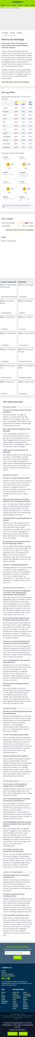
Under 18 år (16, 992)
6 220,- (31, 223)
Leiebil (26, 5)
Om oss (3, 970)
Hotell (20, 5)
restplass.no (4, 1015)
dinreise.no (27, 1017)
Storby (13, 5)
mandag (6, 158)
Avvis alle (23, 1033)
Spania (25, 992)
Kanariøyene (26, 994)
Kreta (14, 999)
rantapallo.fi (6, 1017)
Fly (8, 5)
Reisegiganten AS (19, 1014)
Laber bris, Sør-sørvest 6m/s (23, 175)
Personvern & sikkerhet (8, 976)
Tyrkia (14, 1001)
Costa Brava (16, 996)
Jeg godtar (12, 1033)
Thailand (15, 1006)
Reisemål (4, 1003)
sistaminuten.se (12, 1015)
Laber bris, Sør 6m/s (9, 198)
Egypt (14, 1008)
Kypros (15, 1003)
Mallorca (15, 994)
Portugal (15, 1005)
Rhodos (25, 999)
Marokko (25, 1006)
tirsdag (23, 158)
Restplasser (4, 1001)
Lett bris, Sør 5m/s (8, 174)
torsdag (23, 182)
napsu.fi (13, 1017)
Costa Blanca (27, 996)
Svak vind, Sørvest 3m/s (24, 199)
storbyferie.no (17, 1018)
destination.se (19, 1017)
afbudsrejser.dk (22, 1015)
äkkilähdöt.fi (30, 1015)
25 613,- (31, 226)
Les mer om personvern (17, 1029)
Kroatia (25, 1003)
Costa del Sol (17, 997)
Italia (24, 1001)
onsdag (6, 182)
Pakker (3, 5)
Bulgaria (25, 1005)
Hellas (25, 997)
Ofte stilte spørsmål (7, 974)
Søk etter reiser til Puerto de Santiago (15, 82)
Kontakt (3, 972)
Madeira (25, 1008)
